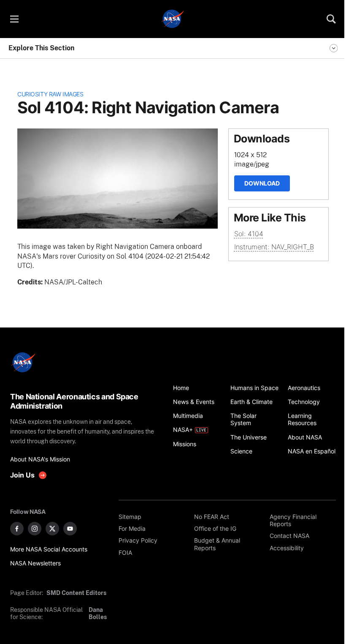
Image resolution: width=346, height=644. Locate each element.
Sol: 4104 (248, 233)
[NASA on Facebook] (17, 528)
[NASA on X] (52, 528)
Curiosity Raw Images (50, 94)
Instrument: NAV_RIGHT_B (274, 247)
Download (262, 183)
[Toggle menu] (14, 19)
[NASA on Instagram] (34, 528)
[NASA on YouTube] (70, 528)
